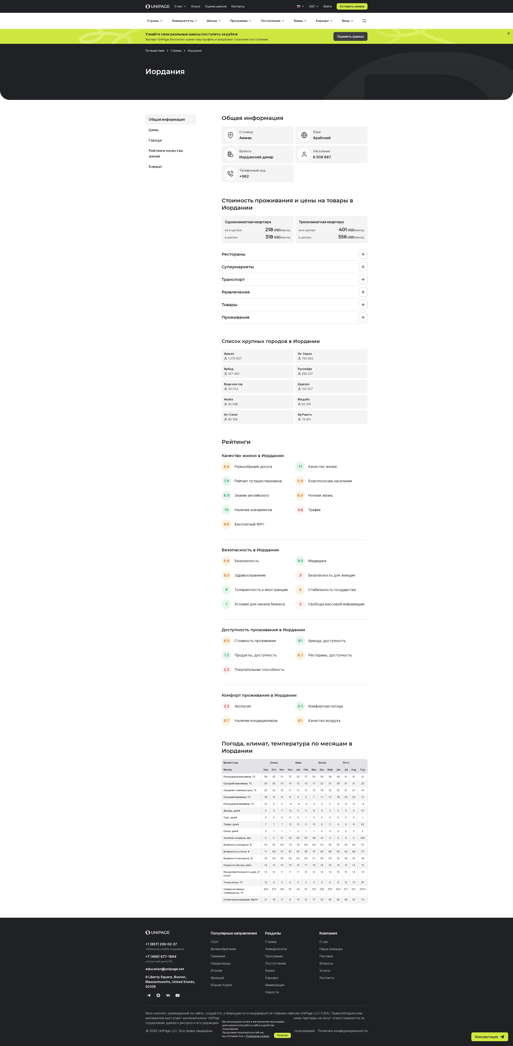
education (164, 969)
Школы (212, 20)
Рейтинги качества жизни (166, 153)
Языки (298, 20)
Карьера (322, 20)
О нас (178, 6)
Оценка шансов (216, 6)
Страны (153, 20)
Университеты (182, 20)
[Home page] (157, 6)
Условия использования (296, 1031)
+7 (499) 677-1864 (160, 957)
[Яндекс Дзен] (158, 995)
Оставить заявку (352, 6)
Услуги (195, 6)
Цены (154, 130)
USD (312, 6)
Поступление (271, 20)
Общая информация (167, 119)
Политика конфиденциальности (343, 1031)
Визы (345, 20)
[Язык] (300, 6)
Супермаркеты (238, 266)
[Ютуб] (177, 995)
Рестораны (233, 254)
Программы (238, 20)
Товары (229, 304)
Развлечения (236, 292)
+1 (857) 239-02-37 (161, 944)
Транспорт (233, 279)
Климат (155, 167)
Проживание (236, 317)
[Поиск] (364, 21)
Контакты (237, 6)
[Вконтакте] (168, 995)
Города (155, 140)
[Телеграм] (148, 995)
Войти (328, 6)
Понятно (282, 1035)
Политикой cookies (257, 1036)
